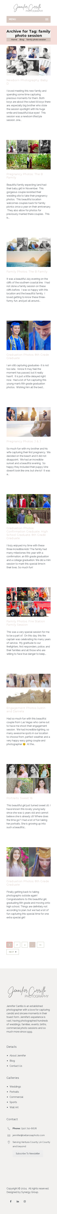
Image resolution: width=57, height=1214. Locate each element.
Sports (13, 1102)
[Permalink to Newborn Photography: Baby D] (29, 74)
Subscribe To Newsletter (28, 1153)
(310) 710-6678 (29, 1128)
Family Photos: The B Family (27, 271)
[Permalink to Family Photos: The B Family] (29, 266)
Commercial (16, 1097)
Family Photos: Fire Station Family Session (26, 623)
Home (14, 39)
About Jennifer (18, 1055)
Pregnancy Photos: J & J (24, 441)
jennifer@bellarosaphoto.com (29, 1135)
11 (40, 945)
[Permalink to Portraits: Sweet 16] (29, 792)
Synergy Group (29, 1192)
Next (11, 952)
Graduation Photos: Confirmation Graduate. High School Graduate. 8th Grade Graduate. (27, 533)
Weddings (15, 1086)
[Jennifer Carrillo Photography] (29, 8)
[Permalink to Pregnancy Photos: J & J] (29, 435)
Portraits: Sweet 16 (20, 798)
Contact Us (16, 1065)
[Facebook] (11, 1201)
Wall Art (14, 1107)
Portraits (14, 1091)
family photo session (36, 39)
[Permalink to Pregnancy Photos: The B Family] (29, 168)
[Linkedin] (18, 1201)
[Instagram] (25, 1201)
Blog (22, 39)
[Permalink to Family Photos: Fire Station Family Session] (29, 615)
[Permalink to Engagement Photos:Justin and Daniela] (29, 702)
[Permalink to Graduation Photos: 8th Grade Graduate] (29, 349)
